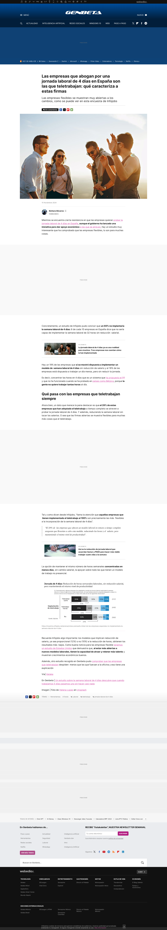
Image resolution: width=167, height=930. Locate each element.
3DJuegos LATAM (45, 909)
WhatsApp (46, 847)
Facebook (141, 23)
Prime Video (95, 61)
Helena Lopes (66, 690)
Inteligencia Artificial (71, 847)
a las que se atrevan (90, 227)
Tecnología (119, 61)
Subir (140, 872)
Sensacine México (64, 909)
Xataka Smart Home (27, 892)
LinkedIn (123, 851)
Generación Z (53, 61)
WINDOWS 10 (95, 23)
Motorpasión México (99, 910)
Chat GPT (40, 819)
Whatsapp (83, 61)
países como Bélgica (103, 381)
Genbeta (83, 12)
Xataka (49, 674)
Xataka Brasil (25, 913)
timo (65, 843)
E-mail (71, 109)
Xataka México (26, 909)
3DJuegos (42, 882)
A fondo (65, 697)
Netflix (128, 61)
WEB (108, 23)
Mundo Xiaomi (26, 895)
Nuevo (140, 15)
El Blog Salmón (137, 882)
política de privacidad (115, 838)
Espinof (60, 886)
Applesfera (24, 889)
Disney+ (137, 61)
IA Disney (50, 819)
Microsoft (73, 61)
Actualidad (46, 834)
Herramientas (55, 697)
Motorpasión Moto (101, 886)
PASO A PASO (120, 23)
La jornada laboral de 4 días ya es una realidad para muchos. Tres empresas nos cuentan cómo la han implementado (99, 350)
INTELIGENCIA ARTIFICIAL (53, 23)
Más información (100, 928)
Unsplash (81, 690)
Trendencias (118, 882)
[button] (57, 210)
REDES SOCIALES (77, 23)
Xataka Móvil (25, 886)
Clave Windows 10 (64, 819)
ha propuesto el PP (115, 377)
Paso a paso (25, 834)
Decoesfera (118, 886)
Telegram (145, 23)
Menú (26, 15)
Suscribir (123, 833)
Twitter (133, 23)
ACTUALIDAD (32, 23)
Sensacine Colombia (61, 913)
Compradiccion (119, 889)
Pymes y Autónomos (136, 886)
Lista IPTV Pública (121, 819)
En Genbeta (82, 344)
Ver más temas (27, 853)
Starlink (64, 61)
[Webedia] (27, 871)
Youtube (104, 851)
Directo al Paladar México (82, 910)
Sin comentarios (51, 110)
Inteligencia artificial (71, 834)
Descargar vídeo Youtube (83, 819)
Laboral (75, 697)
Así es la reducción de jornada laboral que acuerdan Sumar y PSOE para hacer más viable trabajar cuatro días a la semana (99, 552)
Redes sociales (26, 843)
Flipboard (137, 23)
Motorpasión (99, 882)
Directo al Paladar (82, 882)
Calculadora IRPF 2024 (104, 819)
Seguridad (46, 838)
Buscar (142, 863)
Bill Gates (42, 61)
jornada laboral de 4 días (103, 697)
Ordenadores (107, 61)
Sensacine (61, 882)
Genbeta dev (69, 838)
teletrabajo (86, 697)
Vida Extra (42, 886)
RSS (113, 851)
